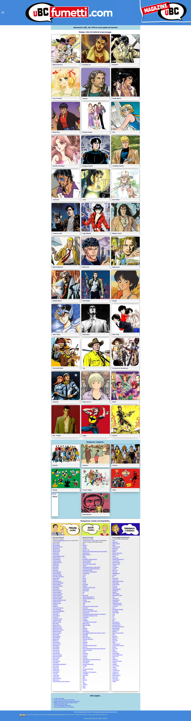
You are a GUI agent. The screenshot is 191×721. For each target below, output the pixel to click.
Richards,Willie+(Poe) (117, 654)
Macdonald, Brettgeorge (118, 626)
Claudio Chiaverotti (57, 562)
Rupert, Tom (115, 656)
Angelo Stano (56, 553)
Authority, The (86, 550)
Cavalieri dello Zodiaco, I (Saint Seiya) (91, 567)
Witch (84, 678)
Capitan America (87, 562)
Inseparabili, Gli (115, 600)
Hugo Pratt (55, 604)
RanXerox (85, 647)
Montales (114, 636)
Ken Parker (85, 607)
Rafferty (114, 647)
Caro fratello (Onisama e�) (89, 564)
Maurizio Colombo (57, 633)
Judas (84, 603)
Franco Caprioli (56, 578)
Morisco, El (115, 637)
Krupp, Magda (115, 612)
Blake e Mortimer (87, 554)
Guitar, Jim (114, 587)
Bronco (114, 556)
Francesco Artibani (57, 575)
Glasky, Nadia (115, 582)
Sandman (85, 656)
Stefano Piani (56, 669)
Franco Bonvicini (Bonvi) (58, 576)
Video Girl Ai (85, 675)
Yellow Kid (85, 684)
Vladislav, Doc (115, 673)
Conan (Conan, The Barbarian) (90, 571)
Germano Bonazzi (57, 581)
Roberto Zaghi (56, 658)
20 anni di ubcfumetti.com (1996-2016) (64, 700)
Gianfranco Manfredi (58, 586)
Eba (113, 576)
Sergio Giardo (56, 665)
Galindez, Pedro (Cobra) (118, 581)
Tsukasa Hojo (56, 676)
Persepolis (85, 642)
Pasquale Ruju (56, 648)
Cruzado (114, 568)
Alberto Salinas (56, 545)
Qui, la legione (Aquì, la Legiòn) (90, 645)
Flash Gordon (86, 590)
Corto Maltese (86, 573)
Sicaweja (114, 662)
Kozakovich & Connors (88, 609)
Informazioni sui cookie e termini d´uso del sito (105, 712)
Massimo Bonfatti (57, 631)
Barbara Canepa (56, 557)
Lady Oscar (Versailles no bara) (90, 611)
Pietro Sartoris (56, 651)
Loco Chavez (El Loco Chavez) (90, 622)
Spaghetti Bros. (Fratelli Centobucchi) (91, 659)
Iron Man (85, 600)
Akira (84, 543)
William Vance (56, 680)
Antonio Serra (56, 554)
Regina (114, 650)
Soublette (114, 664)
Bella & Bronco (86, 553)
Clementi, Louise (116, 562)
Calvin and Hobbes (87, 561)
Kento (113, 607)
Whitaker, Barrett (116, 675)
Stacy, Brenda (115, 665)
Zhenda (114, 681)
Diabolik (84, 581)
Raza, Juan (115, 648)
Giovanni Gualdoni (57, 592)
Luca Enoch (55, 617)
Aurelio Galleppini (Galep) (58, 556)
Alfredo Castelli (56, 550)
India (113, 597)
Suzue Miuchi (56, 672)
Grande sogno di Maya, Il (88, 597)
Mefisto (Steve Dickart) (118, 633)
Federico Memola (57, 573)
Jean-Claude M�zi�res (58, 611)
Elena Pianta (56, 568)
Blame (84, 556)
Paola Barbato (56, 645)
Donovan (114, 575)
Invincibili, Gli (115, 601)
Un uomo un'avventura (88, 669)
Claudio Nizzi (56, 564)
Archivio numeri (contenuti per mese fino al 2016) (66, 701)
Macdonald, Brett (116, 625)
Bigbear (114, 551)
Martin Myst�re (86, 625)
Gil (83, 593)
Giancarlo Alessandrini (58, 582)
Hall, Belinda (115, 590)
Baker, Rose (115, 548)
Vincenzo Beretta (57, 678)
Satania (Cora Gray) (117, 661)
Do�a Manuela (116, 573)
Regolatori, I (115, 651)
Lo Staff (89, 712)
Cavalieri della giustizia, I (118, 559)
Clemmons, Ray (116, 564)
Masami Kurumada (57, 628)
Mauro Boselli (56, 634)
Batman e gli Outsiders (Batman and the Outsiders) (95, 551)
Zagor (84, 686)
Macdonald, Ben (116, 623)
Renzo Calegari (56, 653)
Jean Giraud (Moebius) (58, 607)
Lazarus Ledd (86, 612)
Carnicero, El (115, 557)
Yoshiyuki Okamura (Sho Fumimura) (61, 681)
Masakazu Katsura (57, 626)
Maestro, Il (114, 631)
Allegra (114, 545)
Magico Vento (86, 623)
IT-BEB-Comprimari (116, 603)
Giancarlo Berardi (57, 584)
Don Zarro (114, 571)
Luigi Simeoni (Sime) (57, 618)
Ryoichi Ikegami (56, 661)
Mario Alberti (56, 623)
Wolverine (85, 680)
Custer (84, 575)
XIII (83, 681)
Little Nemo (85, 620)
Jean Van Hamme (57, 609)
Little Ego (85, 618)
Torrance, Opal (115, 670)
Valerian (84, 670)
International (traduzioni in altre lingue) (64, 707)
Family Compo (86, 589)
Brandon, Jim (115, 554)
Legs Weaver (86, 617)
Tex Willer (85, 665)
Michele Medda (56, 637)
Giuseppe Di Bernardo (58, 597)
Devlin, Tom (115, 570)
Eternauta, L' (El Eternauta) (89, 587)
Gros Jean (114, 586)
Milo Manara (55, 640)
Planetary (85, 644)
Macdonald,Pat (116, 628)
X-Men (84, 683)
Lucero (114, 618)
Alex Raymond (56, 548)
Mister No (85, 628)
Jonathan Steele (87, 601)
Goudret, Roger (116, 584)
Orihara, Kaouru (116, 644)
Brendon (85, 557)
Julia (84, 604)
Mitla (113, 634)
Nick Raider (85, 636)
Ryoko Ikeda (55, 662)
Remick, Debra (115, 653)
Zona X (84, 687)
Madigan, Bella (115, 629)
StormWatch (86, 662)
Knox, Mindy (115, 611)
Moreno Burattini (57, 644)
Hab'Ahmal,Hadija (116, 589)
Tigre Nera (114, 669)
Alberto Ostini (56, 543)
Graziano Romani (57, 601)
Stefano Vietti (56, 670)
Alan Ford (85, 545)
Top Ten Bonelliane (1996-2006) (62, 705)
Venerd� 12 (85, 673)
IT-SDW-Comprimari (117, 604)
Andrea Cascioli (56, 551)
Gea (83, 592)
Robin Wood (55, 659)
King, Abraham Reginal (117, 609)
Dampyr (84, 578)
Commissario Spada (87, 570)
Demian (84, 579)
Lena (113, 614)
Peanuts (85, 640)
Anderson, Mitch (116, 546)
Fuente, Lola (115, 579)
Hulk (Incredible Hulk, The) (89, 598)
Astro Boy (85, 548)
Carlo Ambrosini (56, 559)
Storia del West (86, 661)
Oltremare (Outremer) (88, 639)
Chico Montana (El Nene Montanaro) (91, 568)
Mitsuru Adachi (56, 642)
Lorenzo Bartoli (56, 615)
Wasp (84, 676)
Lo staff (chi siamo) (59, 698)
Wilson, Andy (115, 676)
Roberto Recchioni (57, 656)
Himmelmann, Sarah (117, 595)
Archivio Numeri (82, 712)
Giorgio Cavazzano (57, 590)
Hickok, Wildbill (115, 593)
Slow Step (85, 658)
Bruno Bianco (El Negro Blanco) (90, 559)
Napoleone (85, 629)
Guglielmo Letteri (57, 603)
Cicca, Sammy (115, 561)
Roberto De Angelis (57, 654)
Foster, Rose (115, 578)
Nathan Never (86, 631)
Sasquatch (115, 659)
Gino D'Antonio (56, 589)
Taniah (114, 667)
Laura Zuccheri (56, 612)
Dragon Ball (85, 584)
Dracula (84, 582)
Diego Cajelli (55, 567)
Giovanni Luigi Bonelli (57, 593)
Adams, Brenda (116, 543)
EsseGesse (55, 570)
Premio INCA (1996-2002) (60, 704)
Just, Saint (115, 606)
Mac (113, 620)
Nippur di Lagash (86, 637)
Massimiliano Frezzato (58, 629)
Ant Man (85, 546)
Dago (84, 576)
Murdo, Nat (115, 640)
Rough (84, 651)
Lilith (113, 615)
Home (75, 712)
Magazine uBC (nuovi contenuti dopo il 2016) (65, 702)
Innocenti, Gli (115, 598)
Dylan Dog (85, 586)
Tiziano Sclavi (56, 675)
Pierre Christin (56, 650)
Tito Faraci (55, 673)
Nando (113, 642)
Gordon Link (85, 595)
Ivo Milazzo (55, 606)
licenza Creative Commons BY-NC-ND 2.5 (56, 714)
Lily (113, 617)
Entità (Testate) (87, 540)
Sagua (113, 658)
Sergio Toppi (56, 667)
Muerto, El (114, 639)
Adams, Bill (115, 542)
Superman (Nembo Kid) (88, 664)
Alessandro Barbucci (58, 546)
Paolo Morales (56, 647)
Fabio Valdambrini (57, 571)
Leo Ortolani (55, 614)
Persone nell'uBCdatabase (60, 540)
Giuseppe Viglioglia (57, 598)
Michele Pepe (56, 639)
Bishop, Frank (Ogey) (117, 553)
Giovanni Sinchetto (57, 595)
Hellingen (114, 592)
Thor (84, 667)
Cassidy (84, 565)
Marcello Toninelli (57, 622)
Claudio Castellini (57, 561)
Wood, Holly (115, 678)
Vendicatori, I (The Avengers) (89, 672)
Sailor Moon (85, 653)
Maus (84, 626)
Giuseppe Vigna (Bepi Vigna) (59, 600)
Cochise (114, 565)
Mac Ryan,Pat (115, 622)
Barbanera (114, 550)
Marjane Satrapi (56, 625)
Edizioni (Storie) (95, 540)
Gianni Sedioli (56, 587)
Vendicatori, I (115, 672)
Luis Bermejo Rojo (57, 620)
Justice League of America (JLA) (90, 606)
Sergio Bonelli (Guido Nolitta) (59, 664)
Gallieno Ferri (56, 579)
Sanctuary (85, 654)
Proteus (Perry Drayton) (118, 645)
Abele (113, 540)
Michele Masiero (57, 636)
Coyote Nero (115, 567)
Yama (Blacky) (115, 680)
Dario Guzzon (56, 565)
